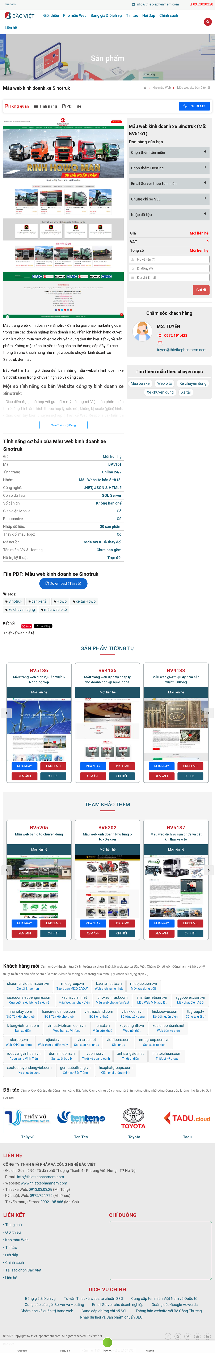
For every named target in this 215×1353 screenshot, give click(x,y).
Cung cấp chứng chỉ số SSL (104, 1311)
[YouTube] (197, 1336)
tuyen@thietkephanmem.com (182, 350)
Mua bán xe (140, 383)
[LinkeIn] (207, 1336)
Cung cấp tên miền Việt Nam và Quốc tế (164, 1298)
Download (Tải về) (65, 583)
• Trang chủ (12, 1225)
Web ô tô (164, 383)
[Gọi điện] (107, 1343)
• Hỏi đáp (10, 1255)
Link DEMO (196, 106)
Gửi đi (201, 290)
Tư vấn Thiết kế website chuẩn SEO (93, 1298)
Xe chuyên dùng (193, 383)
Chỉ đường (22, 1351)
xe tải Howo (86, 601)
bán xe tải (39, 601)
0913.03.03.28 (40, 1189)
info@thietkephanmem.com (40, 1177)
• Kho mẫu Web (16, 1240)
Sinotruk (15, 601)
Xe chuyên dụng (160, 392)
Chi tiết (53, 776)
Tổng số (137, 250)
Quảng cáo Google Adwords (175, 1304)
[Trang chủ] (145, 87)
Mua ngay (24, 766)
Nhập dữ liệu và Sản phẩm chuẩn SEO (111, 1317)
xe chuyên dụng (21, 609)
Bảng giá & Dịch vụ (106, 15)
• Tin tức (10, 1247)
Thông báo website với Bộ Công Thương (168, 1311)
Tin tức (132, 15)
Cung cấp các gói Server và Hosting (54, 1304)
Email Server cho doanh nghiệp (117, 1304)
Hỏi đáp (148, 15)
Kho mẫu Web (75, 15)
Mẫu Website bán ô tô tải (193, 87)
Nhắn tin (150, 1351)
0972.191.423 (175, 335)
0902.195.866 (52, 1202)
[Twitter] (187, 1336)
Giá (133, 233)
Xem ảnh (24, 776)
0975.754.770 (41, 1195)
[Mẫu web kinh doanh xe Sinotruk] (63, 218)
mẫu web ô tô (55, 609)
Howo (62, 601)
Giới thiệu (51, 15)
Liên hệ (11, 27)
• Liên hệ (10, 1277)
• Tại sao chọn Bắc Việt (22, 1270)
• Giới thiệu (12, 1232)
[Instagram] (177, 1336)
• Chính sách (13, 1262)
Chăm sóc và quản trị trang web (47, 1311)
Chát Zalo (65, 1351)
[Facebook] (168, 1336)
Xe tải (186, 392)
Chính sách (168, 15)
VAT (133, 242)
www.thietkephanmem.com (44, 1183)
